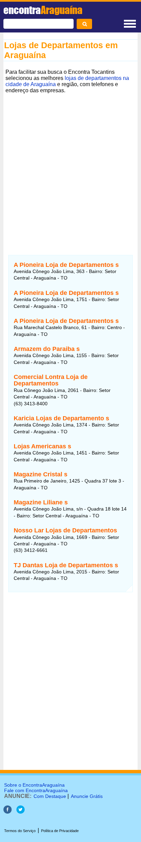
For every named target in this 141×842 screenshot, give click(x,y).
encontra (42, 9)
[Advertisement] (70, 166)
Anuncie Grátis (87, 796)
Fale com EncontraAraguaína (36, 790)
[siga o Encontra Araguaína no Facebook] (7, 812)
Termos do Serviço (20, 831)
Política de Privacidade (60, 831)
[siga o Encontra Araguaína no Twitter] (20, 812)
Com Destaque (50, 796)
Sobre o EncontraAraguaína (34, 785)
